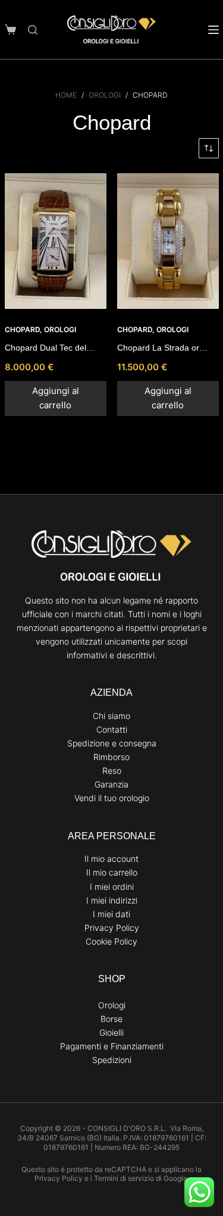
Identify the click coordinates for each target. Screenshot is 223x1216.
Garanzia (111, 784)
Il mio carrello (111, 872)
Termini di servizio (124, 1178)
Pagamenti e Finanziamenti (112, 1046)
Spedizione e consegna (111, 743)
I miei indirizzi (111, 900)
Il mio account (111, 859)
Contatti (111, 729)
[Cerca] (32, 30)
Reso (111, 770)
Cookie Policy (111, 941)
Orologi (60, 329)
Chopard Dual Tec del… (50, 347)
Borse (111, 1019)
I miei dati (111, 914)
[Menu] (213, 29)
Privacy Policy (111, 928)
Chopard (22, 329)
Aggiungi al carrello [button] (55, 398)
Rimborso (111, 757)
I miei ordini (112, 886)
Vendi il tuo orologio (111, 798)
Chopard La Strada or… (162, 347)
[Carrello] (10, 29)
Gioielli (111, 1032)
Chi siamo (111, 716)
